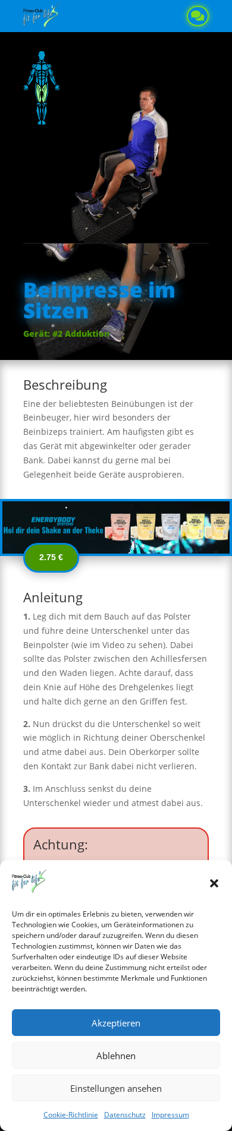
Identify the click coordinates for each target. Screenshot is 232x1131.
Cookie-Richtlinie (70, 1115)
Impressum (170, 1115)
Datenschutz (125, 1115)
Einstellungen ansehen (116, 1088)
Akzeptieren (116, 1023)
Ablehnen (116, 1056)
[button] (214, 883)
